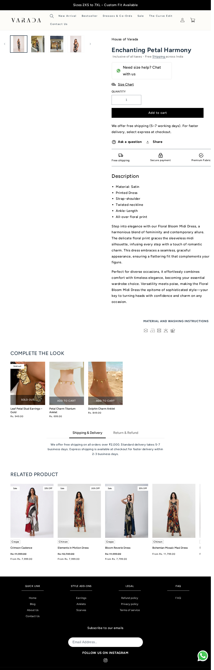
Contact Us (32, 616)
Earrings (81, 598)
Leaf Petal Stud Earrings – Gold (26, 410)
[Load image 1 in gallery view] (18, 44)
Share (157, 142)
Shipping (159, 56)
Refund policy (129, 598)
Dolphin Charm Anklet (101, 408)
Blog (33, 604)
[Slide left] (4, 44)
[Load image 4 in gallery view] (75, 44)
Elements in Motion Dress (73, 547)
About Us (32, 610)
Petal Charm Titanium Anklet (62, 410)
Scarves (81, 610)
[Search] (52, 16)
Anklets (81, 604)
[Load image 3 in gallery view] (56, 44)
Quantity (119, 91)
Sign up (134, 642)
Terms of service (130, 610)
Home (32, 598)
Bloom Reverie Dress (117, 547)
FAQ (178, 598)
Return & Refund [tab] (125, 433)
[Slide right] (90, 44)
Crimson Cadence (21, 547)
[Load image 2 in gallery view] (37, 44)
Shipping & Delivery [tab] (87, 433)
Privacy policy (129, 604)
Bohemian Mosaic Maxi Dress (170, 547)
